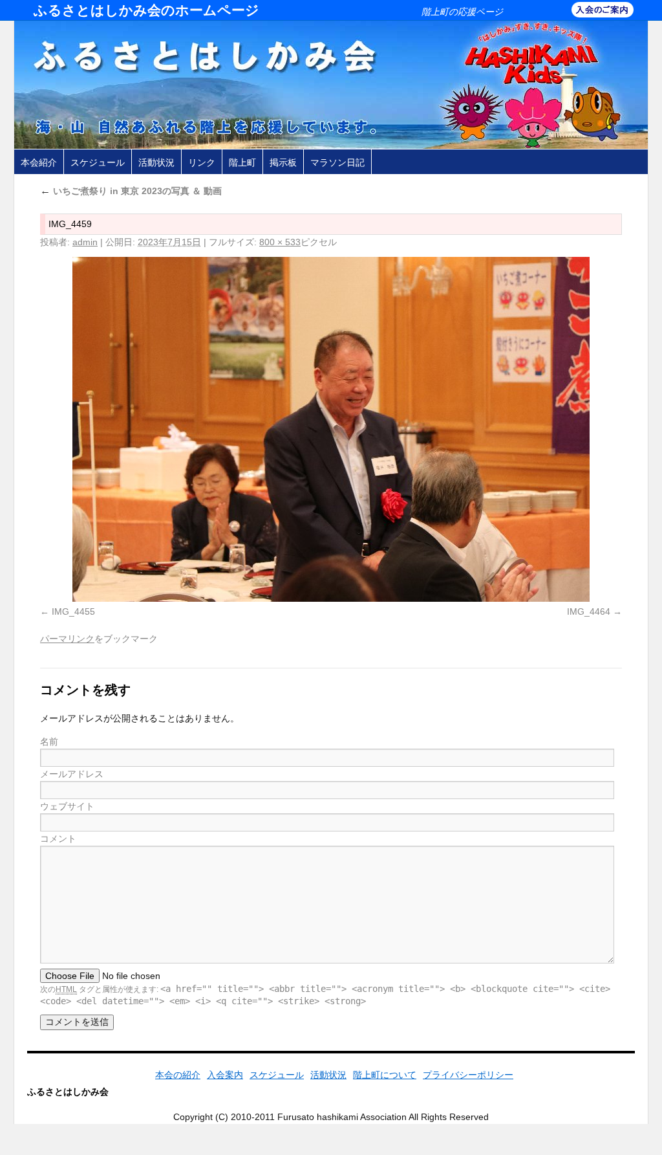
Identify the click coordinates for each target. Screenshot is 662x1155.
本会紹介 (39, 162)
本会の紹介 (177, 1075)
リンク (201, 162)
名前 (49, 741)
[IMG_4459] (331, 429)
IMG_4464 (588, 611)
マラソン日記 (337, 162)
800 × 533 (280, 242)
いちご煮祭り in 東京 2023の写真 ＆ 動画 (131, 191)
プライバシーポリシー (468, 1075)
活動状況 (156, 162)
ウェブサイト (67, 806)
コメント (58, 838)
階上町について (384, 1075)
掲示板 (283, 162)
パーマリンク (67, 638)
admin (85, 242)
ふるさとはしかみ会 (68, 1091)
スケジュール (97, 162)
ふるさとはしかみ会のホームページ (146, 10)
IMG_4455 (73, 611)
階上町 (242, 162)
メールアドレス (71, 774)
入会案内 (225, 1075)
